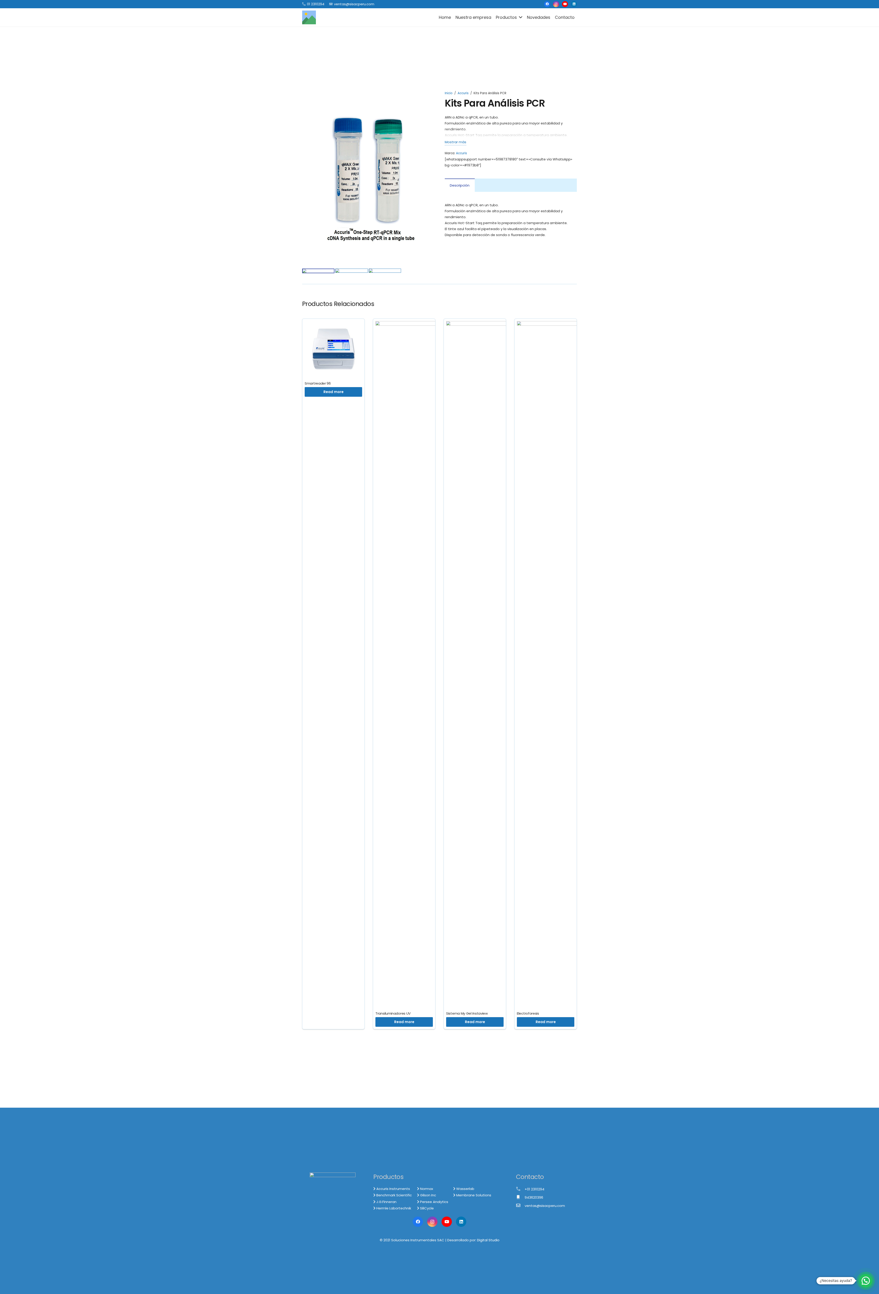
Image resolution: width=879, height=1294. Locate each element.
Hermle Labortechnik (393, 1208)
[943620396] (520, 1197)
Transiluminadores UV (393, 1013)
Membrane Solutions (473, 1195)
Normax (426, 1188)
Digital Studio (488, 1240)
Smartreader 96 (318, 383)
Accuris (463, 93)
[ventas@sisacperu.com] (520, 1206)
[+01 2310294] (520, 1189)
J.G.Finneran (385, 1201)
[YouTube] (565, 4)
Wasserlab (464, 1188)
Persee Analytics (433, 1201)
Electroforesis (528, 1013)
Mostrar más (455, 142)
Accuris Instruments (392, 1188)
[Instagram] (556, 4)
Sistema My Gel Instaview (467, 1013)
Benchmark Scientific (393, 1195)
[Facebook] (547, 4)
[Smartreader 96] (333, 324)
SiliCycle (426, 1208)
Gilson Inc (427, 1195)
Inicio (449, 93)
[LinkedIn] (574, 4)
